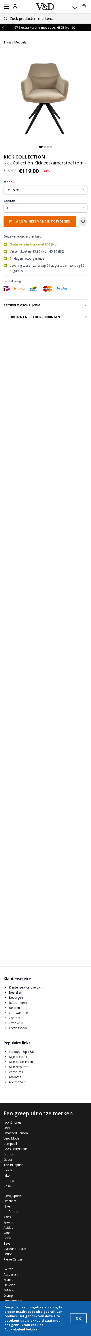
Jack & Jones (12, 1122)
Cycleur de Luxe (15, 1249)
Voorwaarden (18, 1013)
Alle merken (17, 1082)
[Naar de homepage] (45, 6)
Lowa (7, 1238)
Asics (7, 1217)
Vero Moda (11, 1138)
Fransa (8, 1280)
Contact (14, 1018)
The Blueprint (13, 1165)
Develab (9, 1285)
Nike (7, 1206)
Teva (7, 1243)
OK (78, 1318)
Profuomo (11, 1212)
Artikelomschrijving (22, 305)
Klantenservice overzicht (26, 987)
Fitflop (8, 1254)
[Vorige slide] (2, 27)
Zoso (7, 1186)
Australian (11, 1274)
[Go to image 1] (41, 147)
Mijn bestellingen (21, 1062)
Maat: (10, 182)
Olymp (8, 1295)
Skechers (10, 1201)
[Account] (15, 6)
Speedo (9, 1222)
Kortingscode (18, 1028)
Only (7, 1128)
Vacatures (16, 1072)
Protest (9, 1181)
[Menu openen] (7, 6)
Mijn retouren (18, 1067)
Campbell (10, 1144)
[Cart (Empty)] (84, 6)
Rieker (8, 1170)
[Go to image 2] (45, 147)
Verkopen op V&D (21, 1051)
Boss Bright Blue (16, 1149)
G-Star (8, 1269)
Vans (7, 1233)
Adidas (8, 1227)
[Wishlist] (75, 6)
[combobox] (45, 18)
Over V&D (16, 1023)
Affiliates (15, 1077)
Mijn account (18, 1057)
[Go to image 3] (48, 147)
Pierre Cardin (13, 1259)
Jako (7, 1175)
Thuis (7, 42)
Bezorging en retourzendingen (32, 317)
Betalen (14, 1008)
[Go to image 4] (51, 147)
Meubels (20, 42)
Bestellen (15, 992)
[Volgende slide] (88, 27)
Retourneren (18, 1002)
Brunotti (9, 1154)
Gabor (8, 1159)
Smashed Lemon (16, 1133)
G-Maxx (9, 1290)
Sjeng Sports (13, 1196)
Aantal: (9, 201)
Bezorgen (16, 997)
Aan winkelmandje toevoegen (43, 221)
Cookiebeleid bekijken (22, 1329)
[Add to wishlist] (83, 221)
